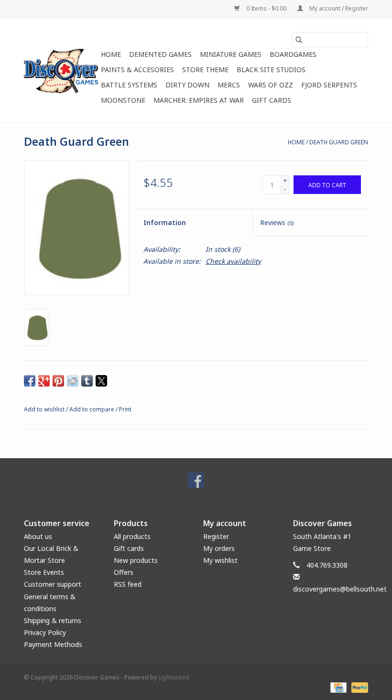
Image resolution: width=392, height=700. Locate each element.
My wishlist (220, 560)
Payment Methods (53, 644)
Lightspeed (173, 677)
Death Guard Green (338, 142)
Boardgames (293, 54)
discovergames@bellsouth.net (340, 588)
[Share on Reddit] (72, 381)
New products (136, 560)
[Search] (299, 39)
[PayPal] (358, 687)
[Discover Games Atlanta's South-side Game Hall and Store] (61, 70)
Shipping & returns (52, 620)
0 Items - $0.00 (266, 8)
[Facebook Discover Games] (196, 480)
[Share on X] (101, 381)
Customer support (52, 584)
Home (111, 54)
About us (38, 536)
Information (164, 222)
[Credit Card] (337, 687)
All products (132, 536)
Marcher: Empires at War (198, 100)
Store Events (44, 572)
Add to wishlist (45, 409)
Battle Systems (129, 84)
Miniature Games (230, 54)
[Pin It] (58, 381)
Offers (123, 572)
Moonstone (123, 100)
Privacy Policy (45, 632)
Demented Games (160, 54)
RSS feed (128, 584)
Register (216, 536)
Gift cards (271, 100)
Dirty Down (187, 84)
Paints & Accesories (137, 69)
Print (125, 409)
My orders (219, 548)
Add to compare (92, 409)
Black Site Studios (271, 69)
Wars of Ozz (270, 84)
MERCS (229, 84)
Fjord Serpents (329, 84)
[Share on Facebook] (29, 381)
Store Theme (205, 69)
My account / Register (338, 8)
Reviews (277, 222)
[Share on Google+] (44, 381)
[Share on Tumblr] (87, 381)
